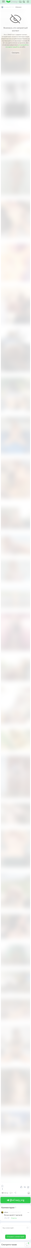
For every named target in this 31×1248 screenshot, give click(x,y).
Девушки (18, 7)
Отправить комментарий (15, 1237)
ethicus (6, 1212)
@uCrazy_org (16, 1200)
